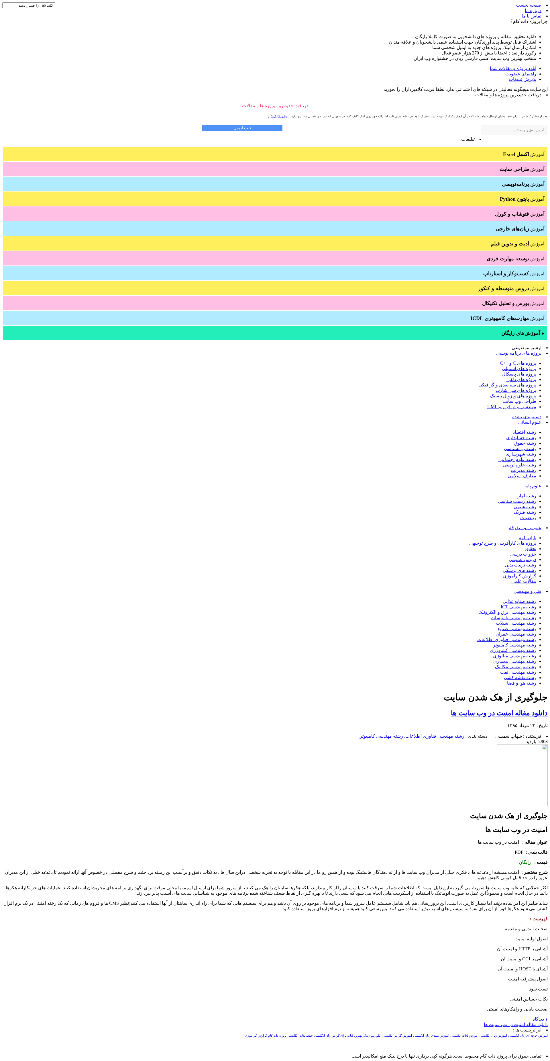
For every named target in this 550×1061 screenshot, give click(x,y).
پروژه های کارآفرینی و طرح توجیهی (502, 543)
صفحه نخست (528, 5)
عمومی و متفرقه (525, 527)
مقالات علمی (523, 581)
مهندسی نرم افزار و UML (511, 406)
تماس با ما (531, 15)
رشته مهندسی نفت (518, 672)
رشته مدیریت (523, 470)
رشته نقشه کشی (520, 677)
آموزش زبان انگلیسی (493, 1035)
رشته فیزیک (525, 512)
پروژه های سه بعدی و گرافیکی (507, 384)
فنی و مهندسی (527, 591)
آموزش (523, 154)
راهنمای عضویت (520, 73)
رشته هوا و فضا (521, 683)
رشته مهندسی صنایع (517, 628)
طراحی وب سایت (519, 401)
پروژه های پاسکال (519, 374)
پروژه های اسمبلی (519, 368)
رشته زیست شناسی (517, 501)
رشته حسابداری (521, 437)
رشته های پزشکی (519, 570)
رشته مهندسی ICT (518, 606)
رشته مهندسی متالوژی (514, 655)
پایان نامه (527, 537)
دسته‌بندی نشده (526, 416)
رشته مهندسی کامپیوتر (514, 644)
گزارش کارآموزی (519, 575)
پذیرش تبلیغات (522, 79)
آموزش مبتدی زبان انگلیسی (431, 1035)
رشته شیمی (525, 506)
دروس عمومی (522, 559)
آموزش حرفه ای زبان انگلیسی (528, 1035)
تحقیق (530, 548)
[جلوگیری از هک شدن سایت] (522, 804)
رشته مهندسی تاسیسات (513, 617)
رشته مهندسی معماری (514, 661)
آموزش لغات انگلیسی (464, 1035)
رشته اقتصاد (524, 432)
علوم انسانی (529, 422)
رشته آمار (527, 495)
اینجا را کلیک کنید (278, 116)
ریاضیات (528, 517)
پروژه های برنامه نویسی (518, 353)
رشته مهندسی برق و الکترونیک (507, 612)
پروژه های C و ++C (518, 363)
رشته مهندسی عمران (516, 634)
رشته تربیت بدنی (520, 564)
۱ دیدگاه (540, 1019)
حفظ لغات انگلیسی (300, 1035)
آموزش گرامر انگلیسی (397, 1035)
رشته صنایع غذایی (519, 601)
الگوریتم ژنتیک (372, 1035)
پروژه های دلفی (521, 379)
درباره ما (533, 10)
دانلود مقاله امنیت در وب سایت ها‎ (499, 713)
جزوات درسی (523, 554)
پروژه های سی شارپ (516, 390)
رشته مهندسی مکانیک (515, 666)
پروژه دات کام (277, 1035)
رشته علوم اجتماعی (517, 459)
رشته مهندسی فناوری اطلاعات (506, 639)
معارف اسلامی (522, 475)
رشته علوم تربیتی (519, 464)
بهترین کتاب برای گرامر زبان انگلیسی (338, 1035)
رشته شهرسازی (521, 454)
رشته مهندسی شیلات (516, 623)
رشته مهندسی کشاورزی (513, 650)
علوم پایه (533, 485)
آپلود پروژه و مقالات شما (513, 68)
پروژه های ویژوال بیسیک (513, 395)
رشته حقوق (525, 443)
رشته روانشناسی (520, 448)
